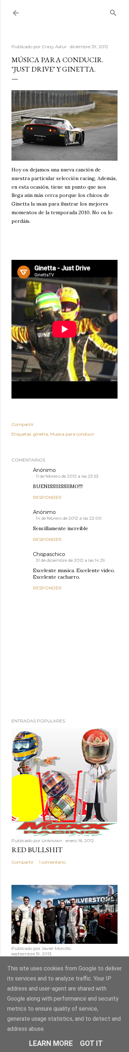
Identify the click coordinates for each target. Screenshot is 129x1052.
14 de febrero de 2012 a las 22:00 (69, 518)
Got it (91, 1043)
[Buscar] (113, 11)
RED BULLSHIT (37, 849)
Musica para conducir (72, 434)
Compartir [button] (22, 424)
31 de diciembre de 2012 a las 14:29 (70, 560)
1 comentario (52, 862)
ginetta (40, 434)
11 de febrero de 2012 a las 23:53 (67, 476)
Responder (47, 497)
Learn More (51, 1043)
